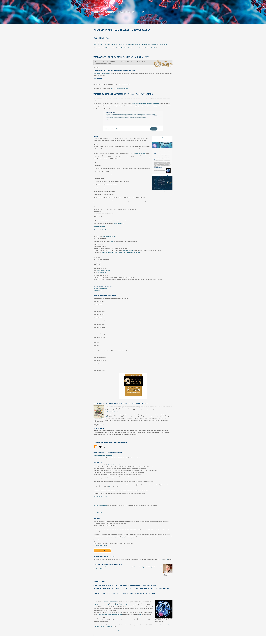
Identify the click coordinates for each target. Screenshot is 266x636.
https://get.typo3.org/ (140, 153)
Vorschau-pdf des (145, 103)
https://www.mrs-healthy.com (111, 411)
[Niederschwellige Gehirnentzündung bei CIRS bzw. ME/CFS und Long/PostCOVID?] (163, 609)
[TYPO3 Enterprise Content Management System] (99, 446)
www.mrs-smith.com (102, 272)
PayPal (106, 416)
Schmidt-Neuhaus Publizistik (100, 545)
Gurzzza (111, 486)
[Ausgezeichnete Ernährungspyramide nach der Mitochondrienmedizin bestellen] (99, 412)
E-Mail (112, 88)
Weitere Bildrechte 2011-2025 (100, 496)
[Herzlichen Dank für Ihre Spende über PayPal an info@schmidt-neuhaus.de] (102, 550)
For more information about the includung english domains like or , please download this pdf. (130, 44)
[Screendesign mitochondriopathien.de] (162, 163)
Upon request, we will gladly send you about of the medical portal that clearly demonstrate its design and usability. (126, 47)
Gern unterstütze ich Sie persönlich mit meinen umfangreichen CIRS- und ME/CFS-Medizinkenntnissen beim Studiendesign (122, 630)
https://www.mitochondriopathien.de (102, 73)
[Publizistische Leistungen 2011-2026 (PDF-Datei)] (167, 568)
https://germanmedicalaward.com (142, 490)
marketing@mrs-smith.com (122, 88)
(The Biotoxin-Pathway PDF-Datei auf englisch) (125, 605)
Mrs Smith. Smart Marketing (114, 465)
